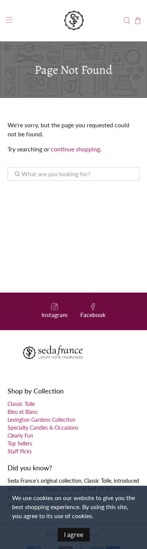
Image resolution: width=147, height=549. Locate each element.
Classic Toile (21, 404)
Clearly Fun (20, 435)
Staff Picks (20, 451)
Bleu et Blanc (23, 412)
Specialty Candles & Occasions (43, 427)
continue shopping (75, 148)
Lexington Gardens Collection (41, 419)
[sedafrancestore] (73, 21)
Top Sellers (20, 443)
